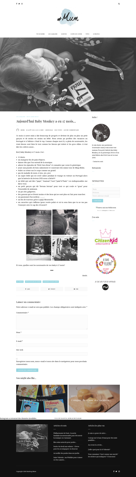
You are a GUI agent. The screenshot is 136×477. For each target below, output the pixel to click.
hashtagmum (105, 210)
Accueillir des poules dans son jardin (66, 453)
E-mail (19, 341)
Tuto (87, 34)
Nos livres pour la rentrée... (34, 400)
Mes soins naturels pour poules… (65, 442)
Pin (76, 289)
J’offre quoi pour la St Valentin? (99, 449)
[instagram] (22, 4)
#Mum (23, 130)
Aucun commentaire (71, 130)
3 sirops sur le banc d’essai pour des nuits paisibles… (102, 439)
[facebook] (16, 4)
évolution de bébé (33, 281)
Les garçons (52, 34)
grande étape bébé (51, 281)
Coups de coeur (76, 34)
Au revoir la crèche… (95, 445)
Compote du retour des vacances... (91, 400)
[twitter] (19, 4)
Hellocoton (112, 210)
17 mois (20, 281)
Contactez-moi (98, 161)
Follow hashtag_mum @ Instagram (68, 418)
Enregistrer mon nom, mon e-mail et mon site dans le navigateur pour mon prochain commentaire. (51, 362)
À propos (96, 34)
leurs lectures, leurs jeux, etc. (41, 396)
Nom (18, 332)
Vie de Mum (40, 34)
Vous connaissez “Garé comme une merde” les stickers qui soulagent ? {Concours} (103, 455)
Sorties (64, 34)
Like (28, 289)
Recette (74, 396)
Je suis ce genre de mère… (97, 433)
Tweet (52, 289)
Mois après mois (33, 116)
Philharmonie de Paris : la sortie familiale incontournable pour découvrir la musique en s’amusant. (67, 435)
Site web (19, 350)
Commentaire (22, 313)
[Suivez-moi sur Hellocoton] (106, 208)
